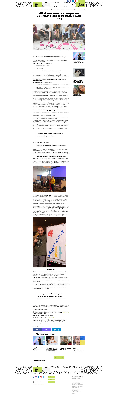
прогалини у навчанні (76, 94)
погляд (74, 63)
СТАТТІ (42, 9)
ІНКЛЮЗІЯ (54, 9)
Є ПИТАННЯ (46, 9)
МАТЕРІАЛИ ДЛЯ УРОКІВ (61, 9)
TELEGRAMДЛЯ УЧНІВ (56, 330)
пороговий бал (75, 79)
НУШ (56, 347)
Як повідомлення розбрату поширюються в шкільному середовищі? (78, 350)
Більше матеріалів (59, 357)
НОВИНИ (38, 9)
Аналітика (68, 9)
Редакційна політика (51, 381)
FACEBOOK (37, 329)
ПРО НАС (34, 9)
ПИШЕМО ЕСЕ (55, 1)
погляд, (82, 347)
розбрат (74, 348)
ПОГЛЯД (50, 9)
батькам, (74, 61)
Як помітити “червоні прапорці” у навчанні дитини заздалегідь (77, 96)
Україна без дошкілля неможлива (78, 65)
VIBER (46, 329)
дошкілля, (79, 62)
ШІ (60, 347)
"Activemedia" (42, 384)
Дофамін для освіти (74, 9)
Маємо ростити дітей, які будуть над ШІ (65, 349)
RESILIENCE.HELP (62, 1)
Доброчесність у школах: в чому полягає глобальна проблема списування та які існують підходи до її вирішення (52, 350)
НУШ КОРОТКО (81, 9)
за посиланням (66, 312)
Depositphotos (51, 317)
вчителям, (78, 61)
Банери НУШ (51, 379)
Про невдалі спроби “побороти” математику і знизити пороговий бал (78, 81)
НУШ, (83, 62)
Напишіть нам (50, 376)
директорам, (75, 62)
